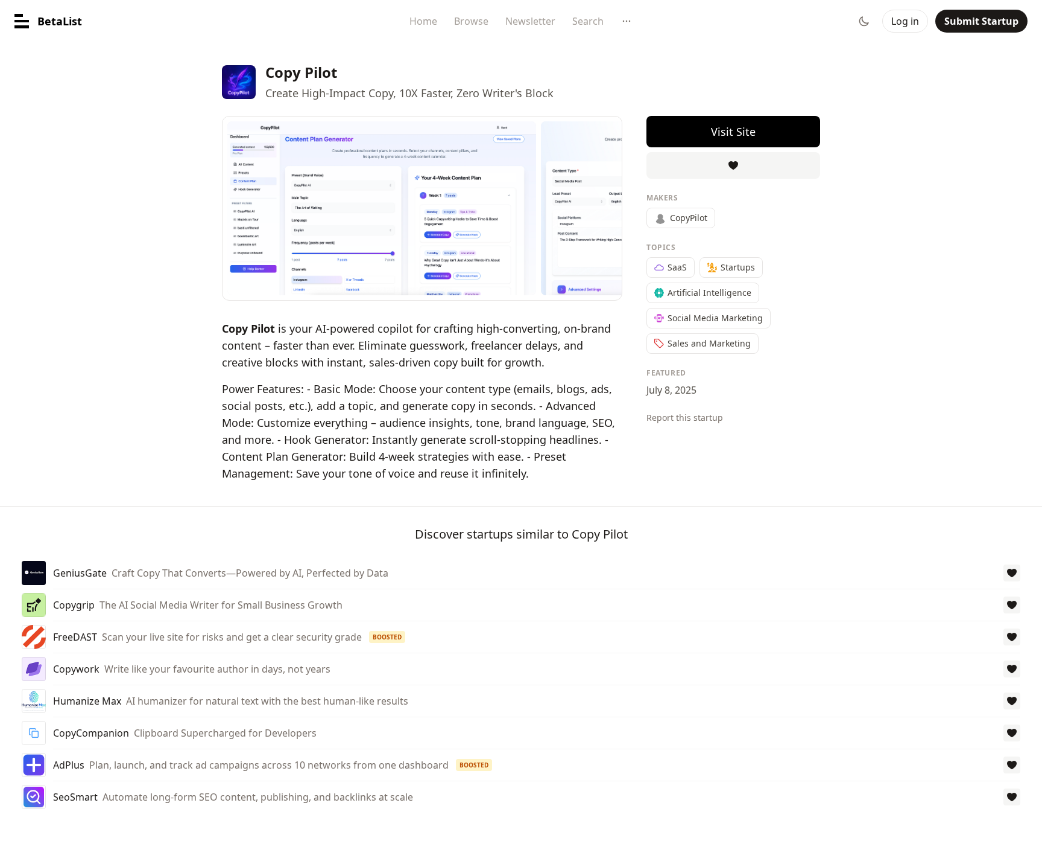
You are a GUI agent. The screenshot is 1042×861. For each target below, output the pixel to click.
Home (423, 21)
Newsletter (530, 21)
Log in (905, 21)
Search (588, 21)
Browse (471, 21)
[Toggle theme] (864, 21)
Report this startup (684, 417)
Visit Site (733, 131)
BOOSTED (387, 637)
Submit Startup (981, 21)
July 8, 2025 (671, 390)
